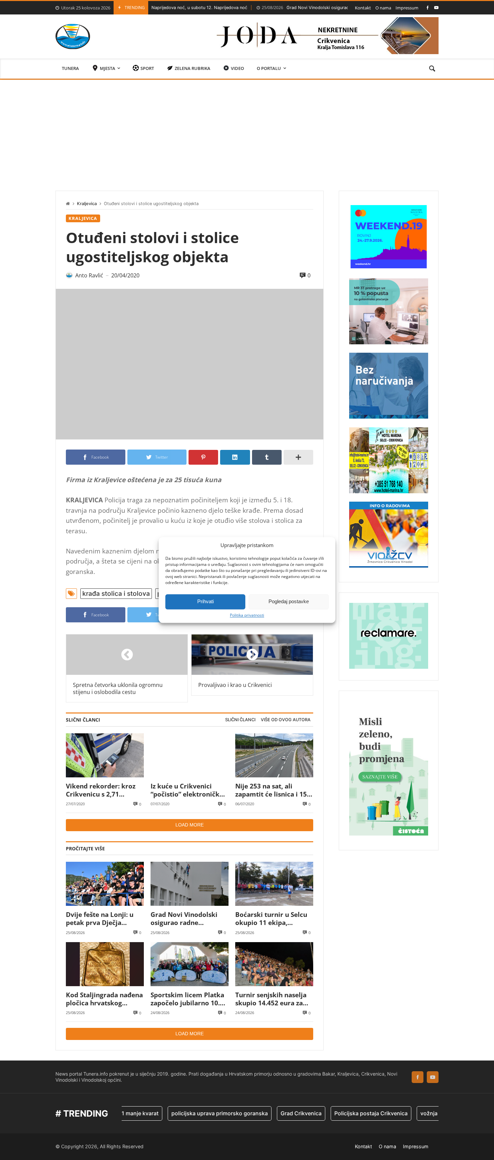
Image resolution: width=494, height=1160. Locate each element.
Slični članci (240, 719)
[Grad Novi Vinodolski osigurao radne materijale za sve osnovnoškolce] (190, 884)
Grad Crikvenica (270, 1113)
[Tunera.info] (72, 36)
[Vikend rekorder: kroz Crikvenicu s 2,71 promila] (105, 755)
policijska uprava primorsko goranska (189, 1113)
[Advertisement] (247, 130)
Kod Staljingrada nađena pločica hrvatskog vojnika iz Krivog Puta (104, 999)
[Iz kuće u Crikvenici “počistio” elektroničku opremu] (190, 755)
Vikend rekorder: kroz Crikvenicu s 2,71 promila (100, 790)
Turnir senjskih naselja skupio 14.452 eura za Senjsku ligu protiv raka (272, 999)
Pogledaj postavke (289, 601)
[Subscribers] (436, 7)
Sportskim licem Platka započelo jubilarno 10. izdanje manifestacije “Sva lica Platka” (187, 999)
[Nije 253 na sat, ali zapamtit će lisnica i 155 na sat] (274, 755)
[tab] (240, 720)
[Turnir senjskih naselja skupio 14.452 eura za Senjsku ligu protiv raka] (274, 964)
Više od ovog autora (286, 719)
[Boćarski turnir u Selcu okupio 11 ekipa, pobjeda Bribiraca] (274, 884)
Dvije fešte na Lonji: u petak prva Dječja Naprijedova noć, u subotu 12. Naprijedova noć (102, 919)
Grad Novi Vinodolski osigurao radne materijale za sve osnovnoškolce (313, 7)
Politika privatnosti (247, 615)
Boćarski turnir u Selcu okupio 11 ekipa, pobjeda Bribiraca (271, 919)
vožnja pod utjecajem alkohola (429, 1113)
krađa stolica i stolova (116, 593)
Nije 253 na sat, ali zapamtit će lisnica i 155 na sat (273, 790)
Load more (189, 824)
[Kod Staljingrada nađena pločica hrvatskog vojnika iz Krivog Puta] (105, 964)
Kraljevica (87, 203)
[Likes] (427, 7)
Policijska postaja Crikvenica (340, 1113)
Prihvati (205, 601)
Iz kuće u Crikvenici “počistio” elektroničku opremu (187, 790)
